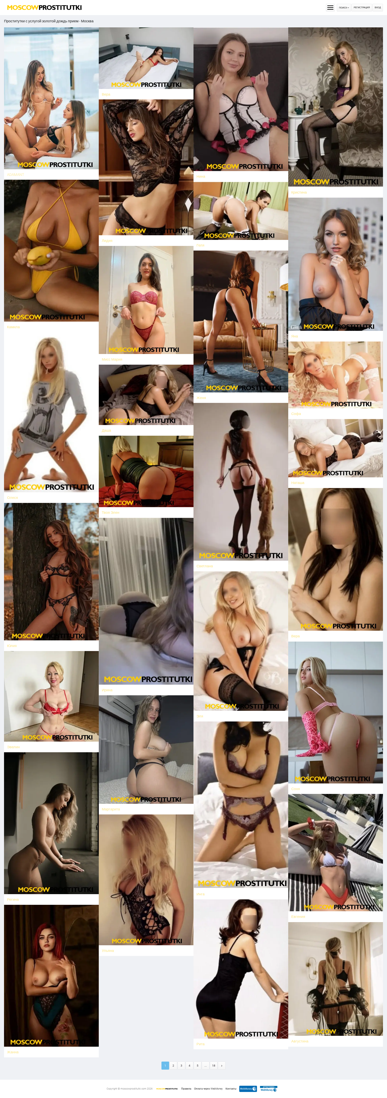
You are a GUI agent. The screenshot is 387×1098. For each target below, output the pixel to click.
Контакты (231, 1088)
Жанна (13, 1052)
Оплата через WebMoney (208, 1088)
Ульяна (108, 950)
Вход (378, 7)
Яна (294, 336)
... (205, 1065)
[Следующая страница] (222, 1066)
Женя (201, 398)
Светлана (205, 566)
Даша (106, 430)
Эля (200, 716)
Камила (13, 327)
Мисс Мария (112, 359)
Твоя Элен (110, 512)
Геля (200, 245)
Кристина (299, 192)
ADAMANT (15, 174)
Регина (13, 899)
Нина (201, 176)
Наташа (297, 483)
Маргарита (111, 809)
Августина (299, 1041)
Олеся (12, 497)
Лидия (107, 240)
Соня (295, 789)
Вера (106, 94)
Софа (296, 414)
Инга (201, 894)
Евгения (298, 916)
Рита (201, 1044)
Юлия (12, 646)
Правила (186, 1088)
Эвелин (13, 747)
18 (213, 1065)
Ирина (107, 690)
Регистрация (362, 7)
